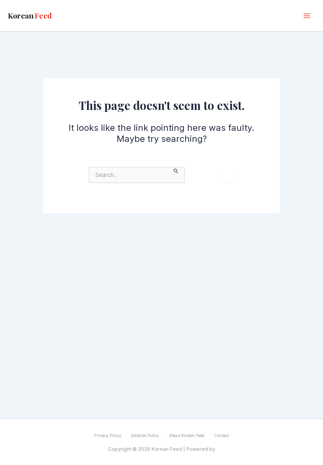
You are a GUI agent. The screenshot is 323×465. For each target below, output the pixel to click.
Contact (221, 435)
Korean (30, 15)
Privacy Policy (107, 435)
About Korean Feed (186, 435)
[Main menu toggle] (307, 15)
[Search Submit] (176, 171)
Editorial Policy (145, 435)
